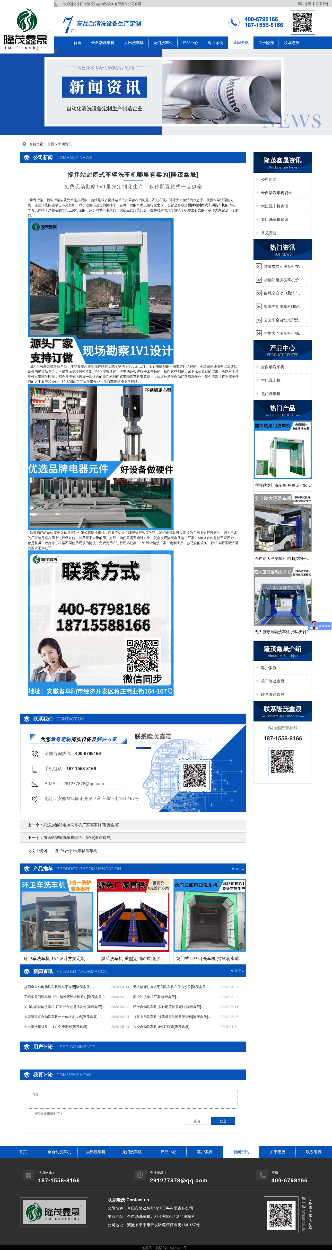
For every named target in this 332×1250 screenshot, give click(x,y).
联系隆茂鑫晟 (272, 694)
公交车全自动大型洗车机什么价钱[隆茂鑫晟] (283, 320)
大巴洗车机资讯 (274, 206)
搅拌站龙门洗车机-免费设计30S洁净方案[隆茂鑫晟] (282, 486)
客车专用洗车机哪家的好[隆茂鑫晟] (283, 306)
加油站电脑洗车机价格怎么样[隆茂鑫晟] (283, 280)
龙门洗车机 (163, 42)
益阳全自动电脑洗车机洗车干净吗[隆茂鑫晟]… (59, 986)
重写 (196, 1120)
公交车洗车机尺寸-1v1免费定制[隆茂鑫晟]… (57, 1026)
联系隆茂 (291, 42)
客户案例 (215, 42)
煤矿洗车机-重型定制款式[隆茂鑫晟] (133, 959)
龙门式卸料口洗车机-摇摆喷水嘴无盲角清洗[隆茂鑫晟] (209, 959)
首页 (77, 42)
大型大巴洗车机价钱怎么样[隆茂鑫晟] (283, 333)
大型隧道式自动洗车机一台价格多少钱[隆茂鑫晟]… (62, 1016)
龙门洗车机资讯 (274, 219)
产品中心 (190, 42)
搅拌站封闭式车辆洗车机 (75, 850)
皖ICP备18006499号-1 (173, 1247)
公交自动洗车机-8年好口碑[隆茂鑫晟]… (163, 1026)
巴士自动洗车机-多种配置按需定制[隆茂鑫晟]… (168, 1006)
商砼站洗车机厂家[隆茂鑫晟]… (156, 996)
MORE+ (238, 868)
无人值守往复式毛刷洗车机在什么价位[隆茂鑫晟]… (171, 986)
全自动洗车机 (102, 42)
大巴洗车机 (134, 42)
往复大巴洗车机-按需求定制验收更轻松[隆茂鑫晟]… (172, 1016)
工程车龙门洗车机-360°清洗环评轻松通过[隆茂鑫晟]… (65, 996)
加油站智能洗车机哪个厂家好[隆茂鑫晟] (77, 837)
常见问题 (269, 232)
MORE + (237, 970)
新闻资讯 (241, 42)
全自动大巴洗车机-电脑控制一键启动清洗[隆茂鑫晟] (283, 560)
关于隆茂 (266, 42)
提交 (223, 1120)
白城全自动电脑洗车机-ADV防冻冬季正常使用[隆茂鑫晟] (282, 293)
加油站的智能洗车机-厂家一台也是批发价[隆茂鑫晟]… (64, 1006)
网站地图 (304, 3)
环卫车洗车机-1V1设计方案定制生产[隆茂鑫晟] (57, 959)
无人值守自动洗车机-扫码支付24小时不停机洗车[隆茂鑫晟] (283, 633)
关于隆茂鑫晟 (272, 681)
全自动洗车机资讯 (276, 192)
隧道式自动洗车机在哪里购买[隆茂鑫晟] (283, 266)
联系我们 (323, 3)
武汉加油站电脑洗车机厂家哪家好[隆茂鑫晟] (81, 824)
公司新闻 (269, 179)
